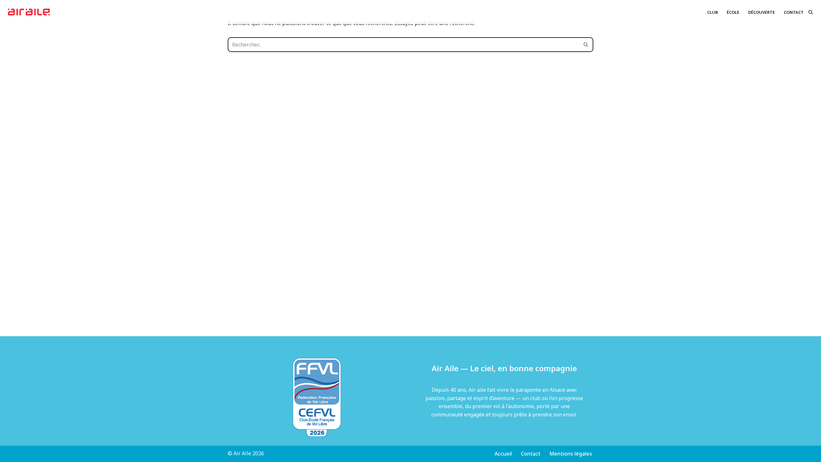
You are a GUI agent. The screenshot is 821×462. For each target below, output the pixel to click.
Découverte (761, 12)
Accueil (503, 453)
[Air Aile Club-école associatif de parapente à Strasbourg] (30, 12)
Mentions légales (570, 453)
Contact (794, 12)
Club (712, 12)
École (733, 12)
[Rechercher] (810, 12)
